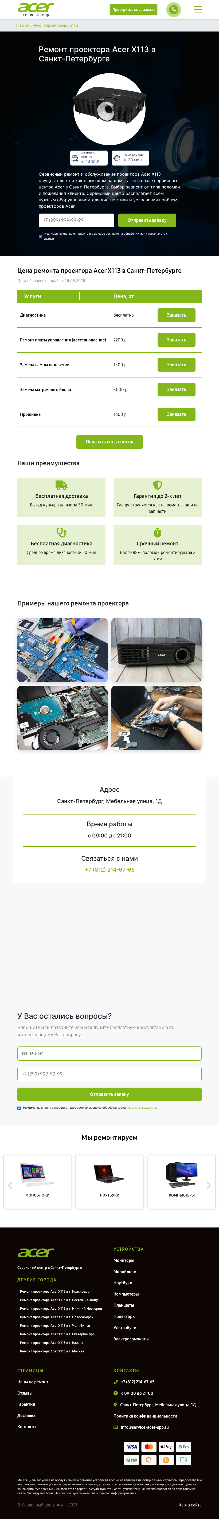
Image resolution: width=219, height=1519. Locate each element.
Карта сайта (190, 1505)
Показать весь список (110, 442)
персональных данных (141, 1107)
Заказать (176, 315)
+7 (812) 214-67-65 (110, 870)
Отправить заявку (147, 220)
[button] (10, 1186)
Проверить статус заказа (133, 9)
